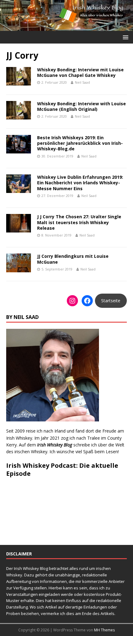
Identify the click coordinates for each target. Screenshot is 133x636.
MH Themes (104, 630)
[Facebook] (87, 300)
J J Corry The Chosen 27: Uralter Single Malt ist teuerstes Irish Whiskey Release (79, 222)
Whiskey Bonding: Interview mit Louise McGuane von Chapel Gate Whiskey (80, 72)
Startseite (110, 300)
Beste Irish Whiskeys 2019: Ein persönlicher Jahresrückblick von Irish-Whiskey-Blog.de (80, 143)
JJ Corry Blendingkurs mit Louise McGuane (73, 259)
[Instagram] (72, 300)
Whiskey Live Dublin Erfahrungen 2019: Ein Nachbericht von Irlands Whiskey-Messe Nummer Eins (80, 182)
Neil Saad (82, 82)
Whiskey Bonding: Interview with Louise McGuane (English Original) (81, 106)
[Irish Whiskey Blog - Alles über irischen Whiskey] (66, 27)
